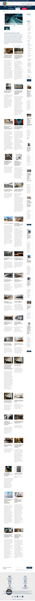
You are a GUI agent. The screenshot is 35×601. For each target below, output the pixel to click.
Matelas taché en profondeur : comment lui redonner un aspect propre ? (8, 127)
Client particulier (21, 592)
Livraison (17, 591)
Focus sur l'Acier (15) (29, 56)
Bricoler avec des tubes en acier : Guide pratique (8, 445)
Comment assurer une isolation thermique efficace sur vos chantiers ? (18, 446)
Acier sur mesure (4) (29, 33)
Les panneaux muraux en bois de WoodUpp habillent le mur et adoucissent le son (8, 56)
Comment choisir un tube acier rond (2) (29, 29)
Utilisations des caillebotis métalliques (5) (29, 76)
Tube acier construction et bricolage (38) (29, 36)
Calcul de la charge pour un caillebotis (18, 474)
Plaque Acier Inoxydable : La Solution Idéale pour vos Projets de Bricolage (8, 423)
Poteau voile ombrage (8, 223)
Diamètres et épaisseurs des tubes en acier (8, 259)
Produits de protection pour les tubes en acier (18, 280)
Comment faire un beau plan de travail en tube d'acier (18, 401)
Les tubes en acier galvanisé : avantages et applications (8, 190)
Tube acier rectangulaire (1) (29, 47)
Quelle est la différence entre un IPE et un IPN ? (29, 307)
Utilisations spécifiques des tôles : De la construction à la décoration (18, 224)
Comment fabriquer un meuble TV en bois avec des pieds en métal (18, 190)
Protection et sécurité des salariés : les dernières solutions (8, 474)
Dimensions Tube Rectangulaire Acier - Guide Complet (8, 280)
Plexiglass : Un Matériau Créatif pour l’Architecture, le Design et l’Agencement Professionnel (8, 501)
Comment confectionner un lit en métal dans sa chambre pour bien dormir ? (18, 500)
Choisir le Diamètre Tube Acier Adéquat (18, 302)
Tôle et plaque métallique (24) (29, 44)
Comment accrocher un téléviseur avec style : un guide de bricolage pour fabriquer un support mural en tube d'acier (8, 366)
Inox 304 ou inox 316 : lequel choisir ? (18, 365)
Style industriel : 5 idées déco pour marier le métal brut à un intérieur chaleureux (18, 536)
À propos (4, 591)
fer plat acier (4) (29, 53)
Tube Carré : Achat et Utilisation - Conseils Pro (18, 344)
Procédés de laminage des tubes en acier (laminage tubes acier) (18, 259)
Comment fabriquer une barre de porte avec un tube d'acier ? (8, 401)
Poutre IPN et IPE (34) (29, 41)
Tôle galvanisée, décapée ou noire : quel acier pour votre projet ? (18, 323)
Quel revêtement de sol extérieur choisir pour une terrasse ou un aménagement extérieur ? (18, 57)
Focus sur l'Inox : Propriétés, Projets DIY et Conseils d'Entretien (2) (29, 70)
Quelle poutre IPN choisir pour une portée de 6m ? (29, 236)
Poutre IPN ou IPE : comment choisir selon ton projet (29, 283)
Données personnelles (15, 592)
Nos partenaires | (13, 593)
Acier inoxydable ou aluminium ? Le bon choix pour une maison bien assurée (8, 536)
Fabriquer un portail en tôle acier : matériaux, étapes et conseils (8, 323)
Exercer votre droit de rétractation (27, 593)
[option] (13, 19)
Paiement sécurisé (22, 591)
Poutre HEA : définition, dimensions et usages (29, 260)
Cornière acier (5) (29, 51)
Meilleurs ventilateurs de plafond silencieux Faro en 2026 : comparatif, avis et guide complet (18, 163)
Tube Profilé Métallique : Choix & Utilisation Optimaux (8, 302)
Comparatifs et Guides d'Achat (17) (29, 60)
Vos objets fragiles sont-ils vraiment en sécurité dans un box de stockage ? (18, 127)
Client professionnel (27, 592)
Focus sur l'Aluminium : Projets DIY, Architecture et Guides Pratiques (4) (29, 64)
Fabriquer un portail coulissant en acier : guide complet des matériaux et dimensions (18, 92)
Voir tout (29, 80)
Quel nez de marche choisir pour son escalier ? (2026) (8, 91)
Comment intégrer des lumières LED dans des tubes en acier (18, 422)
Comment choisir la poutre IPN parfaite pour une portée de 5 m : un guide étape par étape (29, 330)
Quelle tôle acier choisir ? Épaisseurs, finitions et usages (8, 344)
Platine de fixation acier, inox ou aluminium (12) (29, 24)
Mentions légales (19, 593)
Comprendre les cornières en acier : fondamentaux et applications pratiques (8, 163)
